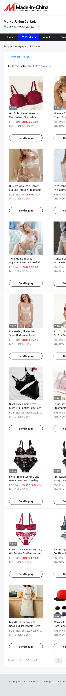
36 (27, 660)
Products (30, 37)
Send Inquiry (26, 138)
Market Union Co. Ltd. (20, 21)
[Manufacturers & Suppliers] (27, 7)
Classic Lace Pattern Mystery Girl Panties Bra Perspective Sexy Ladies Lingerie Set (25, 553)
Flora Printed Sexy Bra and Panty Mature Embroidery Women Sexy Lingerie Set (24, 480)
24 (19, 660)
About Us (48, 37)
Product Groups (19, 57)
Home (10, 37)
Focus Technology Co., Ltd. (46, 681)
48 (35, 660)
